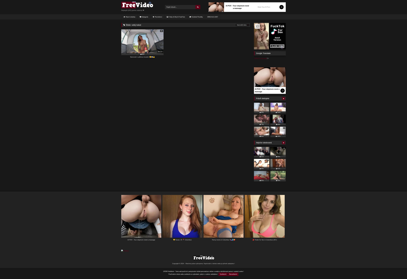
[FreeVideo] (137, 5)
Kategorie (145, 17)
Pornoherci (158, 17)
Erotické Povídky (197, 17)
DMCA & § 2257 (212, 17)
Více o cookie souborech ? (203, 277)
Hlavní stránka (130, 17)
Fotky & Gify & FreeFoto (177, 17)
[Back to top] (400, 273)
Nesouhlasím (233, 274)
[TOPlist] (125, 251)
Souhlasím (223, 274)
